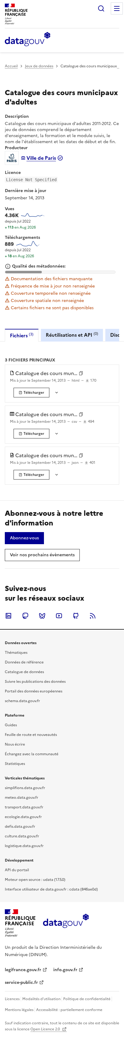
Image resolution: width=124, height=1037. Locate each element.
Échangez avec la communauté (31, 754)
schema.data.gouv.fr (22, 701)
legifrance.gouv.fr (23, 970)
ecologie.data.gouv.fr (23, 817)
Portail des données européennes (33, 691)
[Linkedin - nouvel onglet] (8, 616)
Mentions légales (19, 1010)
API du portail (17, 870)
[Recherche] (101, 8)
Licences (12, 999)
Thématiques (16, 652)
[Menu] (117, 8)
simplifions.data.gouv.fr (25, 788)
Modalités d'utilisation (41, 999)
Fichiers (21, 335)
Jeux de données (39, 66)
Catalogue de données (24, 672)
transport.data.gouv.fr (24, 807)
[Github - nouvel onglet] (76, 616)
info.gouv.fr (65, 970)
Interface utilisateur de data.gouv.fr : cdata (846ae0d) (51, 889)
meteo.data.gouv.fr (21, 797)
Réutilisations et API (72, 335)
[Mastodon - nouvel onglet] (25, 616)
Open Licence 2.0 (45, 1029)
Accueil (11, 66)
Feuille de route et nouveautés (31, 734)
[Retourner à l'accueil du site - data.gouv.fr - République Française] (65, 923)
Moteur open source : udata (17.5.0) (35, 879)
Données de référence (24, 662)
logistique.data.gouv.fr (24, 846)
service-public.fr (21, 982)
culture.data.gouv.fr (22, 836)
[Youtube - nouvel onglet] (59, 616)
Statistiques (15, 763)
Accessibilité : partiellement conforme (69, 1010)
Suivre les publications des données (35, 681)
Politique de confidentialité (86, 999)
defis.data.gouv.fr (20, 826)
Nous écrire (15, 744)
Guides (11, 725)
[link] (31, 392)
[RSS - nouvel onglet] (93, 616)
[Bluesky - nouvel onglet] (42, 616)
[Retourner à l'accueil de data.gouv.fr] (27, 39)
